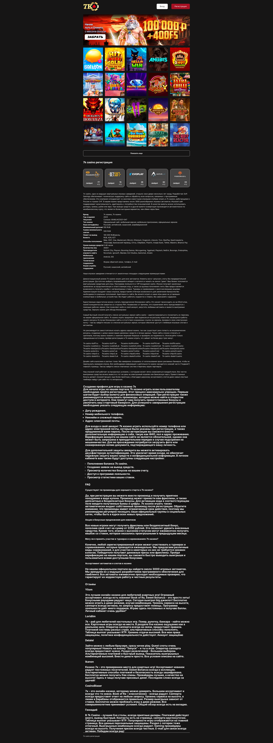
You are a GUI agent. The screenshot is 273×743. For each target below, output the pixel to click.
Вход (162, 6)
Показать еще (136, 153)
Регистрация (181, 6)
